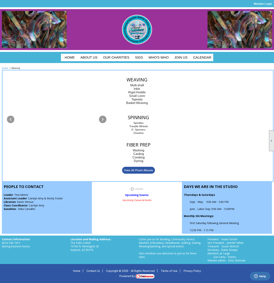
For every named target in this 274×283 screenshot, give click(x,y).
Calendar (202, 57)
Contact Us (93, 270)
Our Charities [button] (116, 57)
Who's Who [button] (159, 57)
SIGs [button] (139, 57)
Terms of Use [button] (169, 270)
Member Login (263, 3)
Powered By (127, 276)
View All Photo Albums (138, 170)
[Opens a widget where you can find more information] (260, 276)
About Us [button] (88, 57)
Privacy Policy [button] (192, 270)
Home (70, 57)
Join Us (181, 57)
